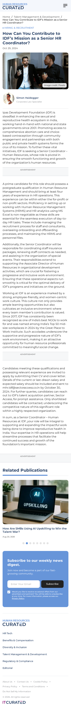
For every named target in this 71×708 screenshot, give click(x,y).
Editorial (7, 668)
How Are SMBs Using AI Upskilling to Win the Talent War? (35, 530)
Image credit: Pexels (54, 85)
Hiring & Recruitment (19, 27)
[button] (23, 543)
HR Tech (7, 633)
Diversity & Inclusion (15, 647)
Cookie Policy (40, 681)
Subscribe (52, 583)
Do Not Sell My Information (17, 691)
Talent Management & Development (37, 16)
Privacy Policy (10, 686)
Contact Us (23, 681)
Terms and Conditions (33, 686)
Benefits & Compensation (18, 640)
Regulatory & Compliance (18, 661)
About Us (7, 681)
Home (6, 16)
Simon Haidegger (27, 97)
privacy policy (18, 598)
